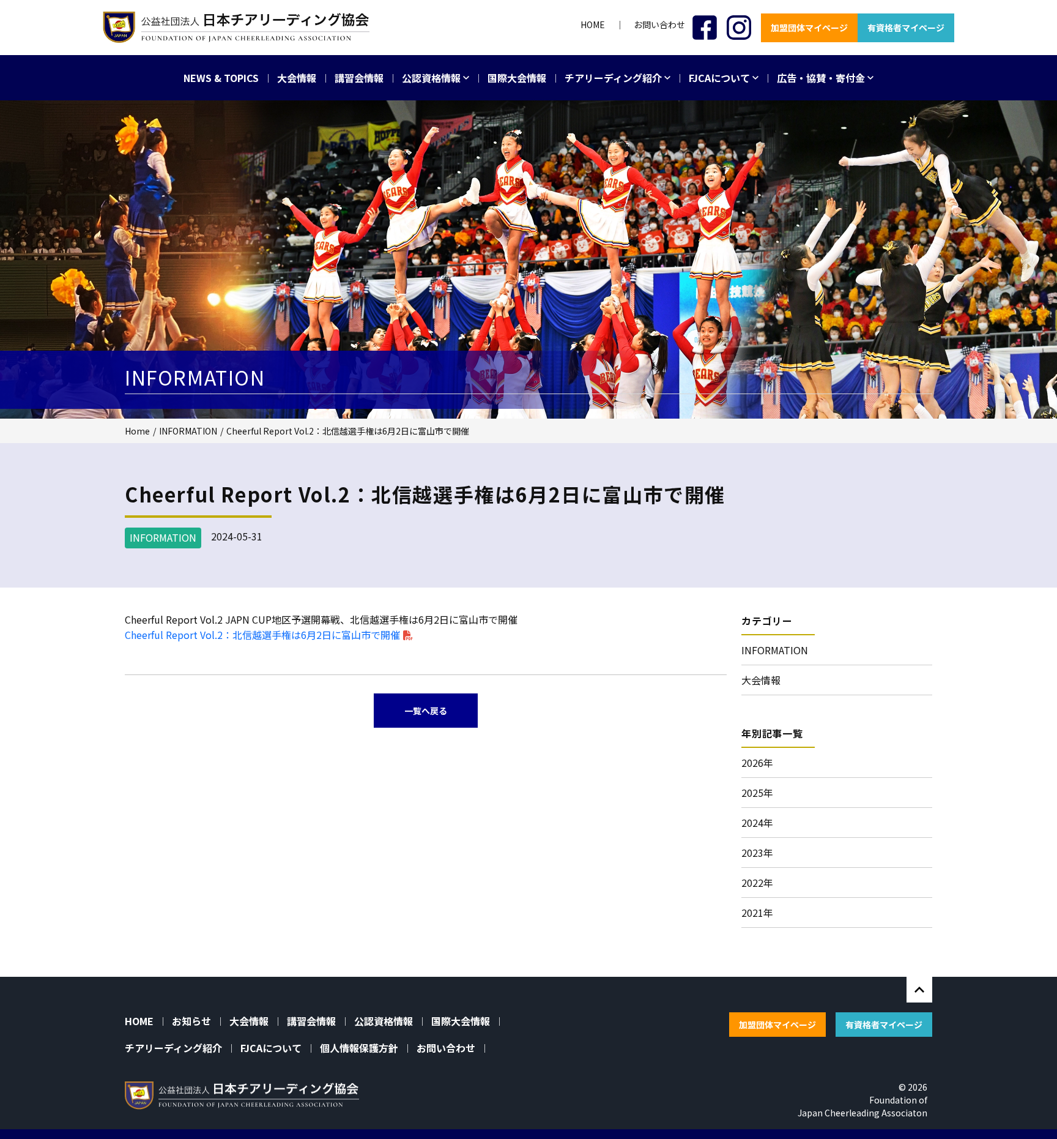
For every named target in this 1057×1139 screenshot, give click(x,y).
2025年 (757, 792)
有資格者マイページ (905, 27)
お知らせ (191, 1021)
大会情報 (296, 77)
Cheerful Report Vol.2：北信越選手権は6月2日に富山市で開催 (262, 634)
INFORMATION (188, 431)
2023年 (757, 852)
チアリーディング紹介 (614, 77)
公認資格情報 (432, 77)
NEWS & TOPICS (221, 77)
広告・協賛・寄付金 (822, 77)
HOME (592, 24)
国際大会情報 (517, 77)
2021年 (757, 912)
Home (137, 431)
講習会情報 (359, 77)
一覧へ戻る (425, 710)
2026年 (757, 762)
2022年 (757, 882)
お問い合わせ (659, 24)
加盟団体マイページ (809, 27)
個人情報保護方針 (359, 1047)
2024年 (757, 822)
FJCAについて (720, 77)
